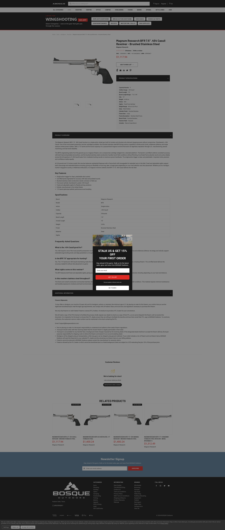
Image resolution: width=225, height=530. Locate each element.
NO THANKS (112, 288)
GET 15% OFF (112, 277)
